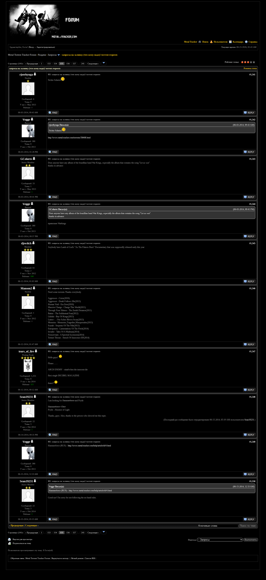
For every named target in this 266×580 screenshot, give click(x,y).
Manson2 (26, 288)
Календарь (238, 42)
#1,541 (252, 74)
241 (83, 63)
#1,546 (252, 288)
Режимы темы (250, 68)
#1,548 (252, 397)
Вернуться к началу (60, 558)
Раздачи (42, 54)
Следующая (31, 525)
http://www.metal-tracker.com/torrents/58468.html (69, 137)
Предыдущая (17, 525)
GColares (26, 158)
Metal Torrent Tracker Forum (22, 54)
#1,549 (252, 442)
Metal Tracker (190, 42)
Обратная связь (17, 558)
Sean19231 (26, 396)
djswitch (26, 243)
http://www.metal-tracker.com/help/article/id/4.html (89, 445)
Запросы (52, 54)
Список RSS (90, 558)
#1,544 (252, 204)
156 (68, 63)
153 (49, 63)
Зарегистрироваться (45, 47)
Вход (31, 47)
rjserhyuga (26, 74)
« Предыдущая (31, 63)
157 (74, 63)
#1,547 (252, 351)
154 (55, 63)
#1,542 (252, 119)
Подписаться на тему (22, 543)
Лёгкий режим (77, 558)
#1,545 (252, 243)
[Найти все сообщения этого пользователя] (53, 114)
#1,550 (252, 481)
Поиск (205, 42)
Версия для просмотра (22, 539)
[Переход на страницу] (103, 63)
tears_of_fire (26, 351)
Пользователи (220, 42)
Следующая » (93, 63)
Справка (253, 42)
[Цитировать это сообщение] (249, 114)
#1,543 (252, 159)
